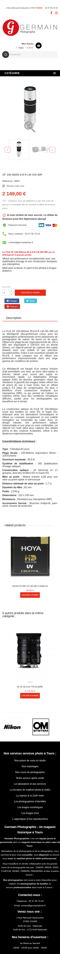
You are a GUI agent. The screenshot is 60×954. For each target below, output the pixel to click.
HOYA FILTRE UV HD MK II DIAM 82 (30, 580)
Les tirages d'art (30, 807)
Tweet (26, 301)
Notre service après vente (30, 772)
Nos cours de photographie (30, 766)
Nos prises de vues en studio (30, 755)
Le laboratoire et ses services (30, 778)
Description (13, 312)
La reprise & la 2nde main (30, 790)
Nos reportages (30, 760)
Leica (30, 676)
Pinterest (43, 301)
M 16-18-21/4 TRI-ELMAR (30, 681)
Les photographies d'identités (30, 795)
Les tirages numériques (30, 801)
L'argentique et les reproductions (30, 813)
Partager (11, 301)
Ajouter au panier (30, 293)
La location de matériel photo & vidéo (30, 784)
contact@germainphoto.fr (20, 242)
